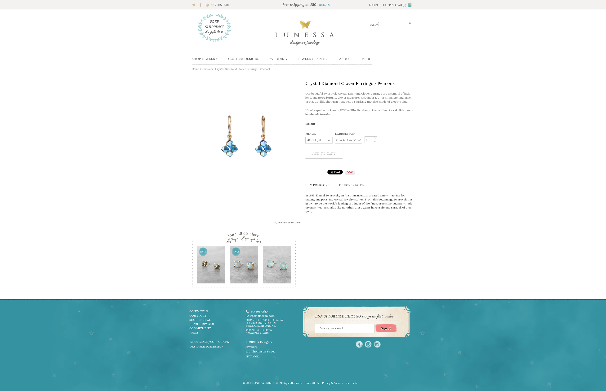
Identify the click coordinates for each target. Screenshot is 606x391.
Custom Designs (243, 59)
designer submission (206, 346)
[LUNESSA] (305, 35)
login (373, 5)
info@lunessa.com (262, 315)
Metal (310, 133)
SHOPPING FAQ (200, 319)
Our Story (197, 315)
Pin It (350, 172)
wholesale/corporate (209, 341)
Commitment (200, 328)
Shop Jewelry (204, 59)
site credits (352, 383)
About (345, 59)
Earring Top (345, 133)
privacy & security (332, 383)
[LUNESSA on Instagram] (377, 344)
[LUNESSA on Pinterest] (368, 344)
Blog (367, 59)
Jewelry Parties (313, 59)
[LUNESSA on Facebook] (359, 344)
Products (207, 69)
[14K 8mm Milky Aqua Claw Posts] (277, 266)
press (194, 332)
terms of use (312, 383)
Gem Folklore (317, 185)
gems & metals (201, 324)
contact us (198, 311)
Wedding (278, 59)
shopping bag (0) (394, 5)
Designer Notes (352, 185)
